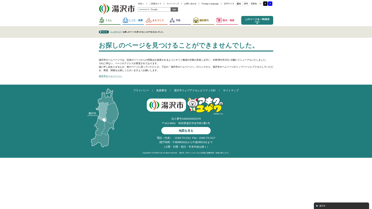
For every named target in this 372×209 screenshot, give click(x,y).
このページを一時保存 (257, 19)
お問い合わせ (190, 3)
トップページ (115, 32)
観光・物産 (228, 20)
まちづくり (158, 20)
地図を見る (186, 130)
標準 (246, 3)
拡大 (239, 3)
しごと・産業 (136, 20)
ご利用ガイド (155, 3)
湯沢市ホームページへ (110, 76)
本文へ (141, 3)
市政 (178, 20)
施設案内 (204, 20)
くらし (108, 20)
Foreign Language (210, 3)
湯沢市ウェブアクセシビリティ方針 (195, 90)
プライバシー (141, 90)
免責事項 (161, 90)
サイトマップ (173, 3)
